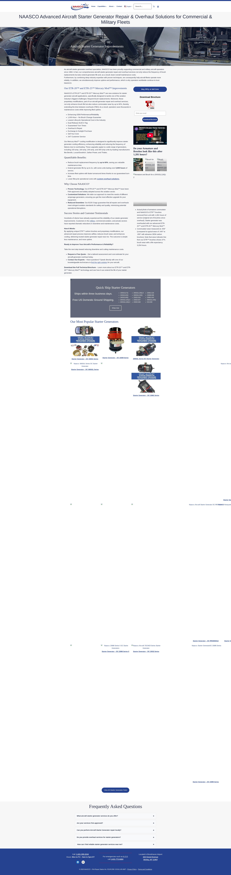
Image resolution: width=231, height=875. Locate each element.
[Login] (158, 6)
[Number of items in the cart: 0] (154, 6)
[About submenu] (114, 6)
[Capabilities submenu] (106, 6)
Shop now (115, 308)
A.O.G (125, 856)
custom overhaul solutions (108, 179)
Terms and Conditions (145, 869)
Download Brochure (150, 119)
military (92, 221)
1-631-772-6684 (117, 859)
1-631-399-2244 (82, 854)
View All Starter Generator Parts (115, 790)
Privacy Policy (132, 869)
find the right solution (99, 262)
